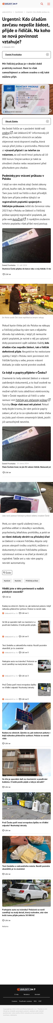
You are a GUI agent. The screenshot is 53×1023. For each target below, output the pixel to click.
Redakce (27, 994)
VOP (39, 1001)
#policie (7, 581)
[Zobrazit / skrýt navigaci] (49, 4)
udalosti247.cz (7, 12)
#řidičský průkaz (32, 581)
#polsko (18, 581)
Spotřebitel (19, 12)
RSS (35, 1001)
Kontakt (37, 994)
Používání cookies (25, 1001)
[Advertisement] (26, 953)
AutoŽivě (17, 219)
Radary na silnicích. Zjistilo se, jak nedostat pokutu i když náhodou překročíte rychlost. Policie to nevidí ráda (26, 607)
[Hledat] (42, 4)
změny (5, 133)
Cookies (14, 1001)
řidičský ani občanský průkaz (31, 400)
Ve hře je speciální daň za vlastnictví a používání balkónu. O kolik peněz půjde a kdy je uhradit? (19, 623)
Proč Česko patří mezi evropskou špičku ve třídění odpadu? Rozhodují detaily (19, 686)
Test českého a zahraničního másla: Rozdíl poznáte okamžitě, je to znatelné (24, 646)
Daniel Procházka (13, 54)
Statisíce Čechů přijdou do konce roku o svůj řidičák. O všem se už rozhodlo (26, 269)
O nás (16, 994)
